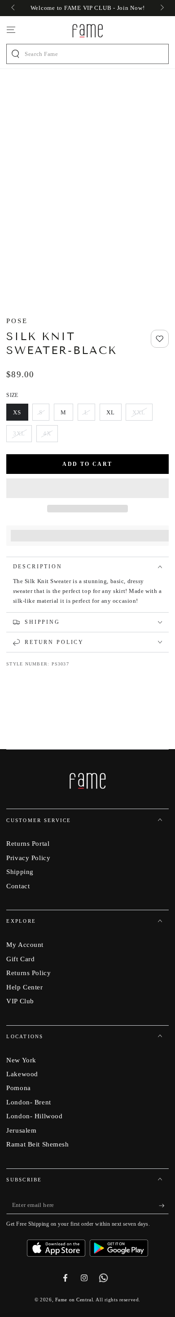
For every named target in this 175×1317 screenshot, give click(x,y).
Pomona (18, 1087)
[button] (87, 488)
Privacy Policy (28, 857)
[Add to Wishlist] (160, 339)
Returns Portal (27, 843)
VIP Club (20, 1001)
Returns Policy (28, 972)
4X (50, 436)
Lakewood (22, 1074)
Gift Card (20, 959)
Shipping (20, 871)
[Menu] (11, 30)
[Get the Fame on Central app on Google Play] (119, 1245)
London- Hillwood (34, 1116)
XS (20, 415)
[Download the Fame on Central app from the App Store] (58, 1245)
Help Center (24, 987)
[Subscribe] (164, 1205)
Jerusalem (21, 1130)
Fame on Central (74, 1299)
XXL (142, 415)
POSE (17, 320)
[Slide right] (161, 8)
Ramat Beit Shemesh (37, 1144)
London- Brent (28, 1102)
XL (114, 415)
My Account (25, 944)
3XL (22, 436)
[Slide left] (13, 8)
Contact (18, 886)
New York (21, 1060)
